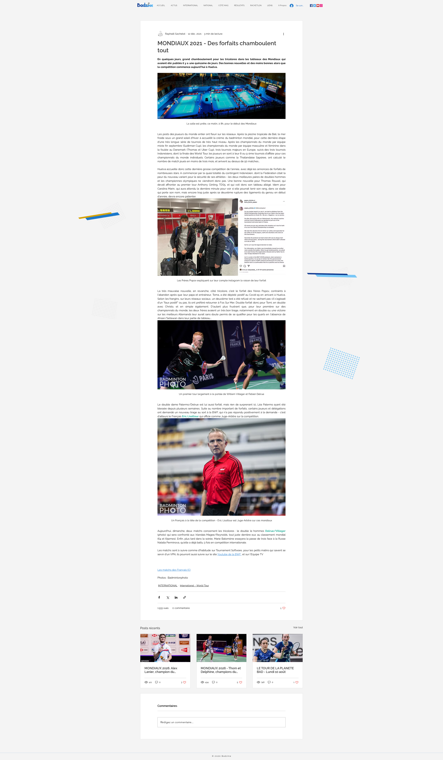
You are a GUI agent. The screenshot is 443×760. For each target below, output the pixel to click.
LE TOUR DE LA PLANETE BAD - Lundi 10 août (275, 670)
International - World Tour (194, 585)
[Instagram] (321, 5)
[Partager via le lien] (184, 597)
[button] (239, 5)
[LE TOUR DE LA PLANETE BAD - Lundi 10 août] (278, 648)
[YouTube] (318, 5)
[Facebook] (311, 5)
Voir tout (298, 627)
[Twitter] (314, 5)
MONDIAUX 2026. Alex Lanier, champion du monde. (160, 670)
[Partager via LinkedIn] (176, 597)
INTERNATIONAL (167, 585)
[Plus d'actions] (283, 34)
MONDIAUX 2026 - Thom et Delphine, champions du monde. (221, 670)
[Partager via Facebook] (159, 597)
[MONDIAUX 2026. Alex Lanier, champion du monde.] (165, 648)
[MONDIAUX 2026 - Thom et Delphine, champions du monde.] (222, 648)
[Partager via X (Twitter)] (167, 597)
